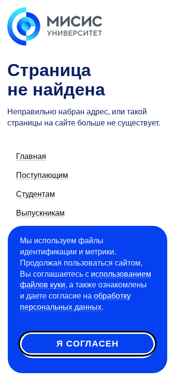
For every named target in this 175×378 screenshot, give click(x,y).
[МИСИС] (54, 25)
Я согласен (87, 343)
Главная (31, 156)
